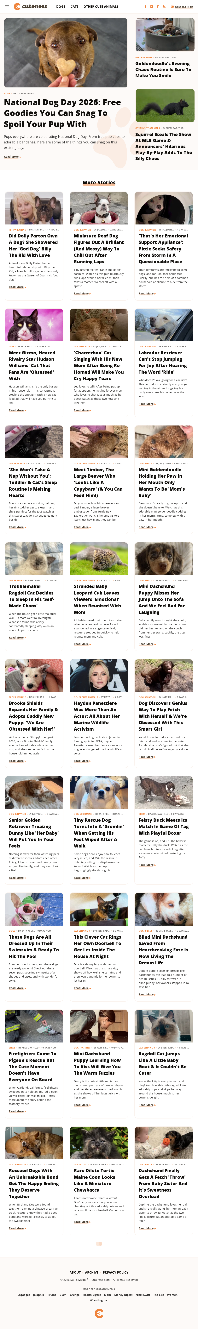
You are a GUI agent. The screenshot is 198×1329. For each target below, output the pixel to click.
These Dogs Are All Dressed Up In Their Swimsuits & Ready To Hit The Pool (34, 946)
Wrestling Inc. (99, 1300)
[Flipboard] (157, 7)
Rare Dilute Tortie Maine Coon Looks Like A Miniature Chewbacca (94, 1180)
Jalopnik (38, 1295)
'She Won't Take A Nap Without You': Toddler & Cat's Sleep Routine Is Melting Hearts (33, 482)
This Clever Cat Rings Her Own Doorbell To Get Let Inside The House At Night (97, 946)
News (7, 93)
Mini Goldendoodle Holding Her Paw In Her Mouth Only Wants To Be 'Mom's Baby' (162, 482)
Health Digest (92, 1295)
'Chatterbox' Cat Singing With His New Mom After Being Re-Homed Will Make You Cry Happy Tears (99, 365)
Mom (107, 1295)
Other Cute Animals (101, 6)
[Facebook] (145, 7)
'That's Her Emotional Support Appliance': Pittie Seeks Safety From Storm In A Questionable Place (163, 249)
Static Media (78, 1280)
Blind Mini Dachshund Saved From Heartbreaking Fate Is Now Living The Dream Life (163, 950)
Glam (63, 1295)
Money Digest (123, 1295)
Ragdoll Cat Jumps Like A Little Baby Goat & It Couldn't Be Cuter (163, 1063)
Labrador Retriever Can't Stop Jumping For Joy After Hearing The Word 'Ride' (163, 362)
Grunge (74, 1295)
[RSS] (164, 7)
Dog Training (82, 1047)
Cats (74, 6)
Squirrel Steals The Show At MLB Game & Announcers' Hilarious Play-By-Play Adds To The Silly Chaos (163, 146)
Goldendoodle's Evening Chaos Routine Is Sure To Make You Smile (163, 69)
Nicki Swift (143, 1295)
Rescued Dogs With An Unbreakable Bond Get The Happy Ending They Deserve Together (34, 1183)
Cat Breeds (15, 580)
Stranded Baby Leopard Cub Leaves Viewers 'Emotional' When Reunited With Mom (97, 599)
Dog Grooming (83, 813)
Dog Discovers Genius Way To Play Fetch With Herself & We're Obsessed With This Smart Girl (163, 716)
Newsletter (184, 6)
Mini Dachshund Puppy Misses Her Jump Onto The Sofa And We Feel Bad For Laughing (162, 599)
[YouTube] (151, 7)
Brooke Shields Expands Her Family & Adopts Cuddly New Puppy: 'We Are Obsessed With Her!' (33, 716)
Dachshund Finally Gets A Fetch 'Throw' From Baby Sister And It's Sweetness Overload (163, 1183)
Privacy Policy (115, 1272)
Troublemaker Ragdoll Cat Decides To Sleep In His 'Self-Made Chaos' (31, 596)
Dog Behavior (143, 57)
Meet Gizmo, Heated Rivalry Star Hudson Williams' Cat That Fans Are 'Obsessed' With (32, 365)
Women (172, 1295)
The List (158, 1295)
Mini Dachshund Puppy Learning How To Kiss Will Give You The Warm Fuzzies (97, 1063)
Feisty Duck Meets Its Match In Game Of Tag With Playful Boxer (164, 826)
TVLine (51, 1295)
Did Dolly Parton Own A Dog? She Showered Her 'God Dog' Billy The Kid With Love (33, 245)
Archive (92, 1272)
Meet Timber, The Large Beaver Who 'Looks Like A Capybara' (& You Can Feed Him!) (98, 482)
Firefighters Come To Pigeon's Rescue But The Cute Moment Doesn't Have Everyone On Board (32, 1066)
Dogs (60, 6)
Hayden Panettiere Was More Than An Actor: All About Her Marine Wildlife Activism (97, 716)
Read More (11, 156)
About (75, 1272)
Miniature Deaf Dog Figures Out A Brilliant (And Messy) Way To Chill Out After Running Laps (99, 249)
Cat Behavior (82, 346)
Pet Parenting (17, 229)
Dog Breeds (145, 463)
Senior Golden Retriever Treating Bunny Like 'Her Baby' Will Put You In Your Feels (34, 833)
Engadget (23, 1295)
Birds (142, 813)
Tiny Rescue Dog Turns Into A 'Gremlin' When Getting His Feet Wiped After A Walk (99, 833)
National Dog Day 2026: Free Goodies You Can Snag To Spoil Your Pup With (62, 113)
